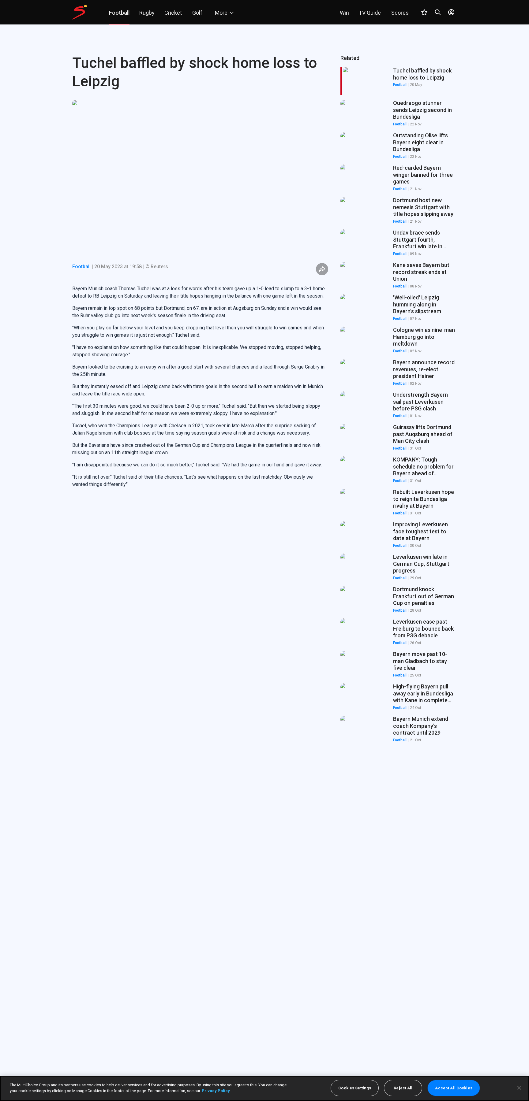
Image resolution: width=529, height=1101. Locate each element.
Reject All (403, 1088)
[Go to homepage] (79, 12)
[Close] (519, 1088)
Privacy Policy (216, 1090)
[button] (398, 113)
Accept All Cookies (453, 1088)
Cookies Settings (354, 1088)
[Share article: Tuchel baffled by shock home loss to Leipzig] (322, 269)
